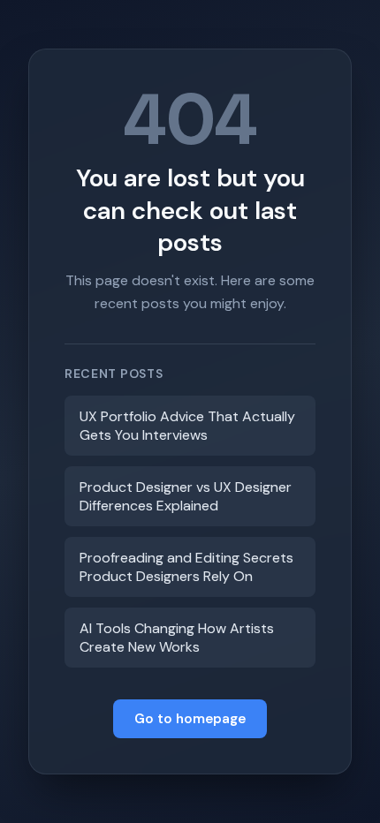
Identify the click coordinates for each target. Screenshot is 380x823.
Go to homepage (190, 719)
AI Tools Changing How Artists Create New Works (177, 637)
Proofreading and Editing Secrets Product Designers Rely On (186, 566)
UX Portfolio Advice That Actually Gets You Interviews (187, 425)
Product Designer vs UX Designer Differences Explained (186, 496)
